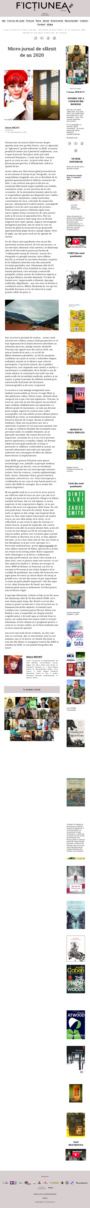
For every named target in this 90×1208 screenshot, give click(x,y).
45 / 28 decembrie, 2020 (17, 132)
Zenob (46, 21)
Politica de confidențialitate (45, 1194)
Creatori (84, 21)
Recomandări (71, 21)
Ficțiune (30, 21)
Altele (50, 24)
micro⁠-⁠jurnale (46, 546)
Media (45, 1198)
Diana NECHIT (12, 127)
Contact (41, 24)
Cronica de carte (15, 21)
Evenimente (57, 21)
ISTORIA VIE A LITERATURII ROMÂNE (76, 101)
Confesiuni (9, 130)
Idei (4, 21)
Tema (38, 21)
